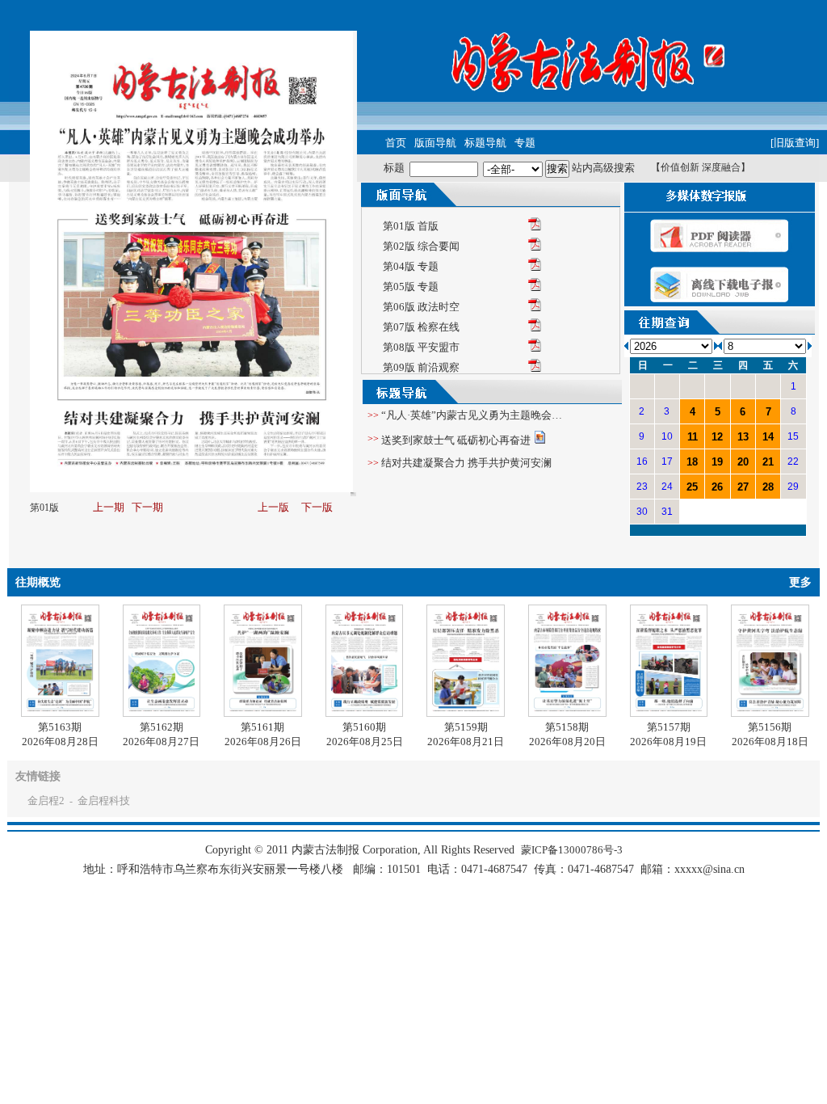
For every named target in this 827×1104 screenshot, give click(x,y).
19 (717, 462)
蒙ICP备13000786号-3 (572, 850)
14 (768, 437)
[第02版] (534, 247)
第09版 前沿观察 (421, 367)
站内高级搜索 (603, 168)
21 (768, 462)
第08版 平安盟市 (421, 347)
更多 (800, 582)
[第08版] (534, 348)
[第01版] (534, 227)
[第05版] (534, 287)
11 (692, 437)
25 (692, 487)
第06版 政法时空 (421, 307)
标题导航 (485, 143)
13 (743, 437)
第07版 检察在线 (421, 327)
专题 (524, 143)
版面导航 (435, 143)
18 (692, 462)
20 (743, 462)
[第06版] (534, 307)
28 (768, 487)
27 (743, 487)
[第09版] (534, 368)
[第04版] (534, 267)
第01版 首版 (411, 226)
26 (717, 487)
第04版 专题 (411, 266)
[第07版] (534, 328)
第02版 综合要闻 (421, 246)
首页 (395, 143)
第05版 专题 (411, 286)
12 (717, 437)
